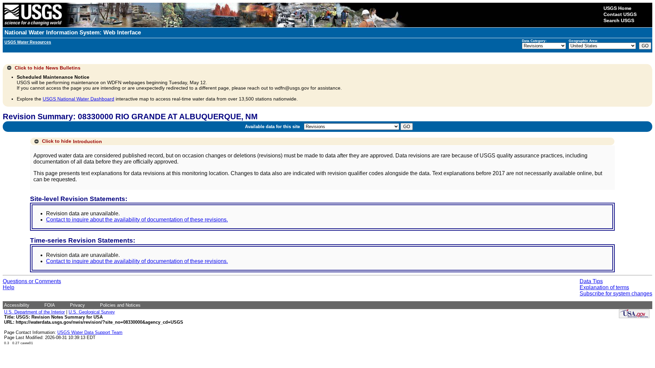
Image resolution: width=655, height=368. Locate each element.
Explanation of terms (604, 287)
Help (8, 287)
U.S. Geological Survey (92, 312)
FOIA (49, 305)
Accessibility (16, 305)
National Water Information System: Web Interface (72, 32)
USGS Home (617, 8)
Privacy (77, 305)
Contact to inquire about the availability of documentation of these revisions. (137, 220)
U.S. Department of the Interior (34, 312)
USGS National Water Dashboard (78, 99)
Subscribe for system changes (616, 293)
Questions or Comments (32, 281)
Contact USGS (620, 14)
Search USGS (618, 20)
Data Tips (591, 281)
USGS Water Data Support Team (89, 332)
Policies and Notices (120, 305)
